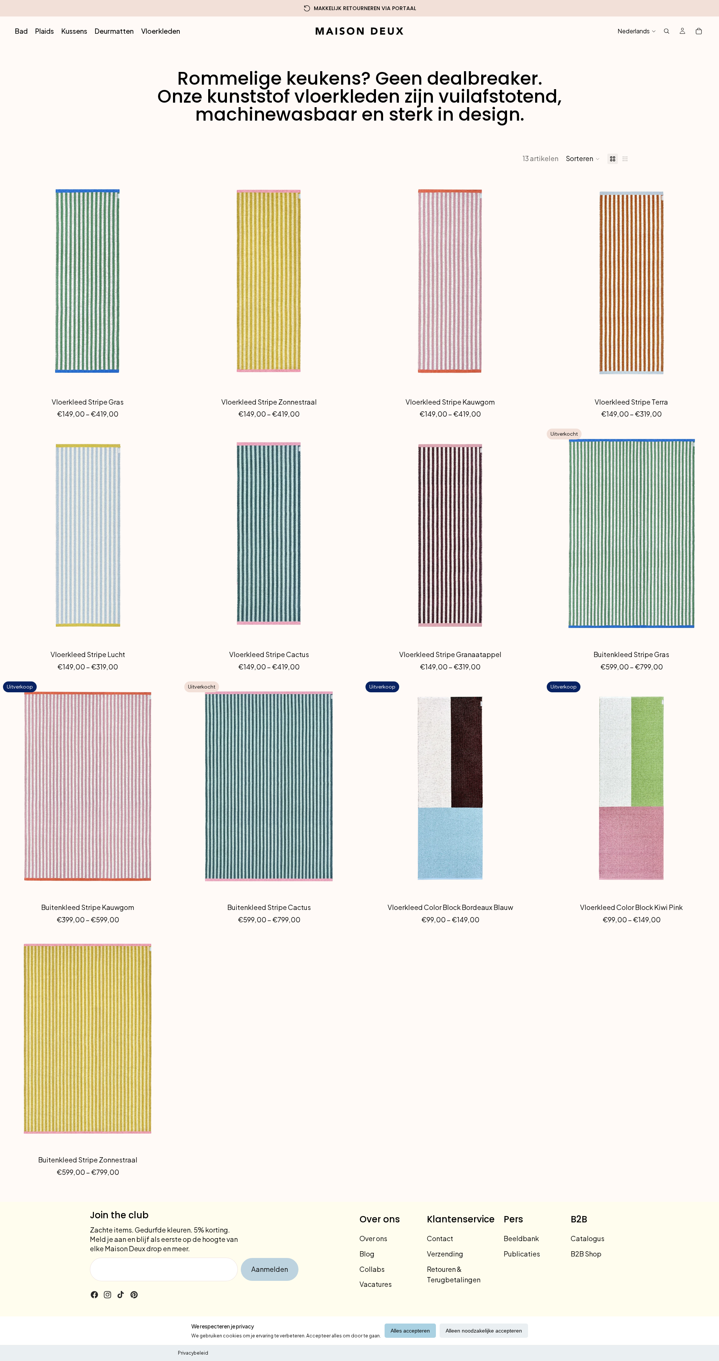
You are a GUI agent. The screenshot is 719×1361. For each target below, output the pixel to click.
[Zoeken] (666, 31)
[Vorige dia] (11, 282)
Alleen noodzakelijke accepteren (484, 1331)
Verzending (445, 1253)
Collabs (372, 1269)
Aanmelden (269, 1269)
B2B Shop (586, 1253)
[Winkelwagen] (699, 31)
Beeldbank (521, 1238)
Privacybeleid (193, 1353)
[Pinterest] (134, 1294)
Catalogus (587, 1238)
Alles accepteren (410, 1331)
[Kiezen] (163, 380)
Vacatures (376, 1284)
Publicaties (522, 1253)
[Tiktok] (120, 1294)
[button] (583, 159)
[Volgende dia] (164, 282)
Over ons (373, 1238)
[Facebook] (94, 1294)
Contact (440, 1238)
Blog (367, 1253)
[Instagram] (107, 1294)
